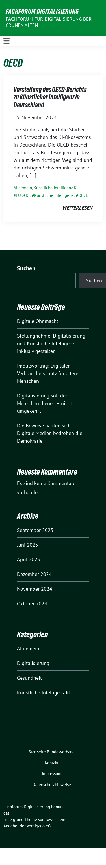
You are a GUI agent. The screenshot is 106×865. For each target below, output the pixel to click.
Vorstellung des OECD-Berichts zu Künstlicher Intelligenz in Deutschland (50, 97)
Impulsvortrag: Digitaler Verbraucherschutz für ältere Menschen (47, 373)
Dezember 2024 (34, 574)
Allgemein (23, 187)
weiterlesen (77, 208)
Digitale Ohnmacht (37, 321)
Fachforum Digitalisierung (42, 11)
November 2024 (34, 589)
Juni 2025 (27, 545)
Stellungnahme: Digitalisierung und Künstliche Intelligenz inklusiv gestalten (51, 343)
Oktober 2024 (32, 603)
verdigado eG (39, 826)
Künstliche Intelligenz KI (56, 187)
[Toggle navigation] (6, 41)
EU (18, 195)
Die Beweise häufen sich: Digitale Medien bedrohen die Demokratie (49, 433)
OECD (83, 195)
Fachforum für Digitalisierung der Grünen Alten (49, 22)
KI (27, 195)
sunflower (47, 819)
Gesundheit (29, 678)
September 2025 (35, 530)
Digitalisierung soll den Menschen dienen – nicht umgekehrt (44, 403)
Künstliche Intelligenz (53, 195)
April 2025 (28, 559)
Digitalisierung (33, 663)
